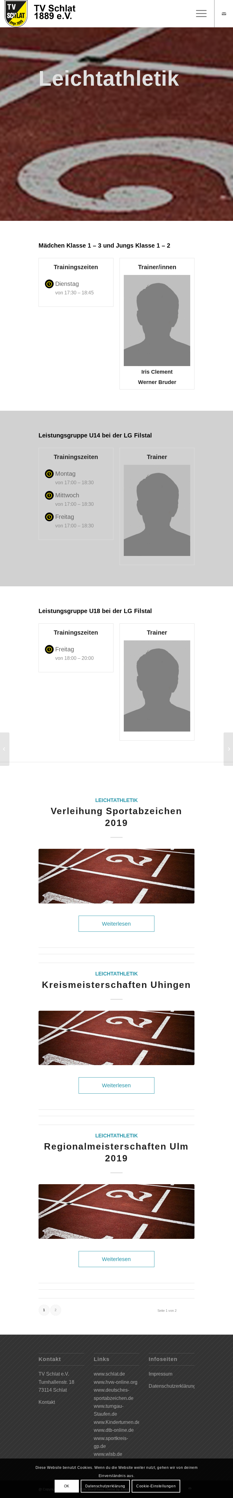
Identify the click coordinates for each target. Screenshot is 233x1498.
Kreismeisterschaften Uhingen (116, 985)
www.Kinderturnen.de (117, 1422)
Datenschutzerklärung (172, 1386)
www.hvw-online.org (115, 1382)
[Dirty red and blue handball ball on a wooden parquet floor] (116, 876)
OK (66, 1486)
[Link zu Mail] (223, 13)
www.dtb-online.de (114, 1430)
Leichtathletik (116, 800)
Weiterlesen (116, 923)
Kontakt (47, 1402)
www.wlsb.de (108, 1454)
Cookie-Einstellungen (156, 1486)
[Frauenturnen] (228, 749)
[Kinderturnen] (4, 749)
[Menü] (198, 13)
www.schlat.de (109, 1373)
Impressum (160, 1373)
